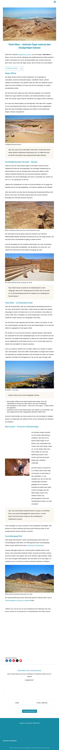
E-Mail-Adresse (42, 703)
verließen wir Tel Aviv (24, 54)
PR (39, 723)
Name (17, 703)
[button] (6, 660)
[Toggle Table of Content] (20, 68)
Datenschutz (29, 723)
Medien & (35, 723)
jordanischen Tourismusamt (35, 545)
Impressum (22, 723)
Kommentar (29, 680)
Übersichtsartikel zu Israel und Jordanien (17, 600)
